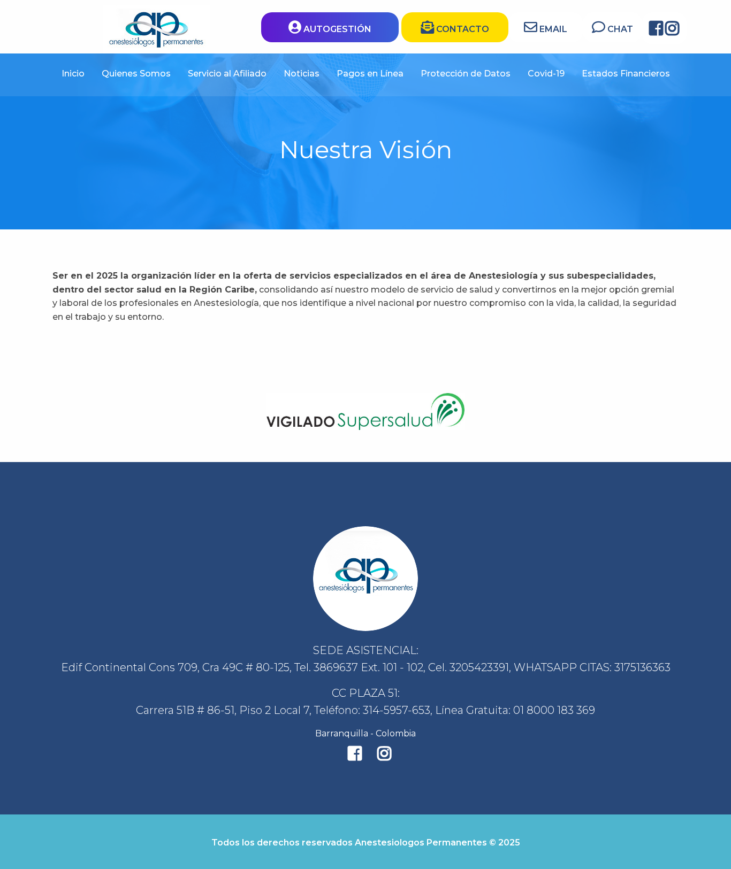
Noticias (301, 73)
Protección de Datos (466, 73)
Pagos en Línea (370, 73)
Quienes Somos (136, 73)
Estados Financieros (626, 73)
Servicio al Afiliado (227, 73)
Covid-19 (546, 73)
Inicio (73, 73)
